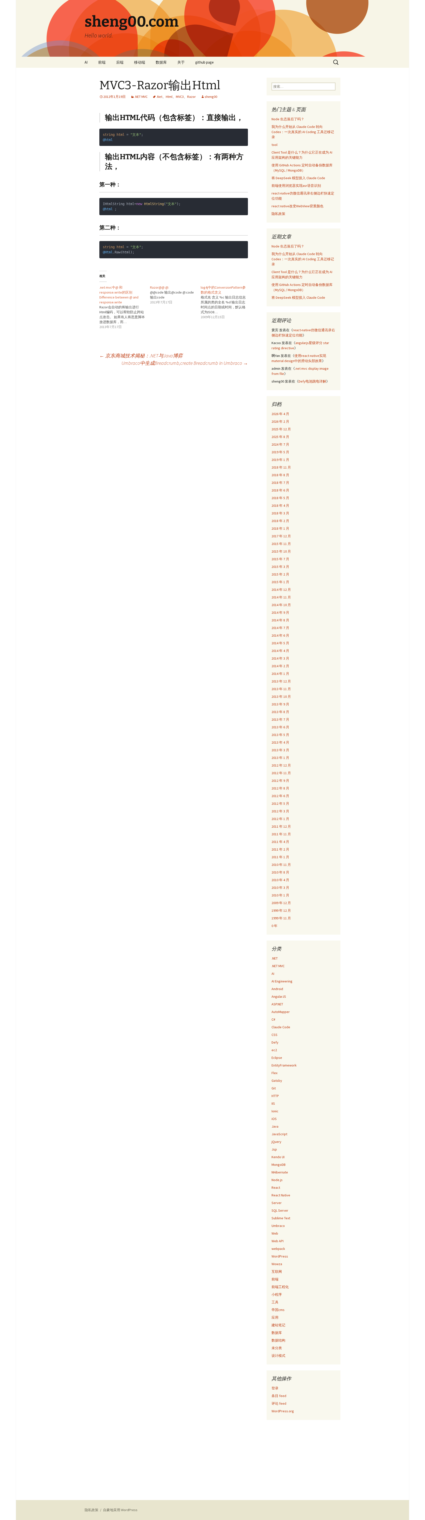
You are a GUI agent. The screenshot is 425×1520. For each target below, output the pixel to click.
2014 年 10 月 (281, 605)
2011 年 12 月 (281, 826)
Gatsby (277, 1080)
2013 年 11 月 (281, 689)
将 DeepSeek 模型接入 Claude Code (298, 178)
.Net (159, 96)
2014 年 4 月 (280, 650)
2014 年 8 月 (280, 620)
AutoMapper (281, 1012)
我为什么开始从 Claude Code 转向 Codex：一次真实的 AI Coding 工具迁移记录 (303, 131)
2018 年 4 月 (280, 505)
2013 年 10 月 (281, 696)
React (276, 1187)
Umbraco (278, 1225)
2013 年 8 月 (280, 712)
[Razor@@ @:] (175, 295)
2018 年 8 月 (280, 475)
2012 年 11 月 (281, 773)
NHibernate (280, 1172)
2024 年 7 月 (280, 444)
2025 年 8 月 (280, 437)
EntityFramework (284, 1065)
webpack (278, 1248)
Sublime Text (281, 1218)
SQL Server (280, 1210)
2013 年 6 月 (280, 727)
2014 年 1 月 (280, 673)
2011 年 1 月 (280, 857)
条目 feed (279, 1396)
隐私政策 (278, 213)
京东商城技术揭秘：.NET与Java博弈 (141, 355)
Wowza (277, 1264)
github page (204, 62)
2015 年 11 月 (281, 544)
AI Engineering (282, 981)
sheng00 (211, 96)
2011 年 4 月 (280, 841)
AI (86, 62)
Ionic (275, 1111)
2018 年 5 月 (280, 498)
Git (274, 1088)
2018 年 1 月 (280, 528)
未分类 (277, 1348)
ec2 (274, 1050)
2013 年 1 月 (280, 757)
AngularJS (279, 996)
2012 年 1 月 (280, 819)
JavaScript (279, 1134)
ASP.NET (277, 1004)
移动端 (139, 62)
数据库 (161, 62)
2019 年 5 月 (280, 452)
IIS (273, 1103)
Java (275, 1126)
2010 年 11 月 (281, 864)
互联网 (277, 1271)
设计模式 (278, 1355)
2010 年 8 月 (280, 872)
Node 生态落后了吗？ (288, 119)
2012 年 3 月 (280, 811)
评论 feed (279, 1403)
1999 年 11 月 (281, 918)
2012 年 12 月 (281, 765)
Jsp (274, 1149)
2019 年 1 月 (280, 459)
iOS (274, 1119)
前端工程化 (280, 1287)
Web (275, 1233)
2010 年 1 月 (280, 895)
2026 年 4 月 (280, 414)
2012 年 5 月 (280, 803)
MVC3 (180, 96)
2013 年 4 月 (280, 742)
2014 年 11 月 (281, 597)
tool (274, 144)
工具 (275, 1302)
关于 (181, 62)
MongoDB (279, 1164)
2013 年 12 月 (281, 681)
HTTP (275, 1096)
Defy (275, 1042)
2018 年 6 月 (280, 490)
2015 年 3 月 (280, 566)
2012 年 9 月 (280, 780)
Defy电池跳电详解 (312, 381)
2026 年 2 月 (280, 421)
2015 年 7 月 (280, 559)
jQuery (276, 1141)
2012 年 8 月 (280, 788)
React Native (281, 1195)
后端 (119, 62)
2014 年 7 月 (280, 628)
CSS (274, 1034)
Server (277, 1203)
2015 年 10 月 (281, 551)
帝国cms (278, 1310)
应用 (275, 1317)
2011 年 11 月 (281, 834)
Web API (278, 1241)
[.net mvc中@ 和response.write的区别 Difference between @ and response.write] (124, 307)
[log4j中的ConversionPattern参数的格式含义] (226, 302)
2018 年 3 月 (280, 513)
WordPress (280, 1256)
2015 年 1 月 (280, 582)
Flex (274, 1073)
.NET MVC (141, 96)
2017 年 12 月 (281, 536)
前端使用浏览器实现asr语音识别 (296, 185)
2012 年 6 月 (280, 796)
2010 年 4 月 (280, 880)
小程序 (277, 1294)
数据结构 (278, 1340)
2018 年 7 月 (280, 482)
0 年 (274, 926)
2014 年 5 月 (280, 643)
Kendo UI (278, 1157)
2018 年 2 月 (280, 521)
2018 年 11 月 (281, 467)
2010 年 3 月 (280, 887)
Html (169, 96)
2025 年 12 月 (281, 429)
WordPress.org (283, 1411)
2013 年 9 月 (280, 704)
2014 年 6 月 (280, 635)
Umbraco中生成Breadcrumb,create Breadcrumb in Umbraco (184, 363)
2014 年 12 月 (281, 589)
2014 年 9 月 (280, 612)
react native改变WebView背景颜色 (297, 206)
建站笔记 (278, 1325)
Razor (191, 96)
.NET (275, 958)
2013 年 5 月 (280, 735)
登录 (275, 1388)
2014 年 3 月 (280, 658)
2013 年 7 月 (280, 719)
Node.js (277, 1180)
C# (273, 1019)
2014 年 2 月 (280, 666)
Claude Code (281, 1027)
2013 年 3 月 (280, 750)
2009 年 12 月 (281, 903)
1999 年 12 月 (281, 910)
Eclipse (277, 1057)
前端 (102, 62)
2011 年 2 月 (280, 849)
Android (277, 989)
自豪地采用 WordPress (120, 1510)
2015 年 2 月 (280, 574)
